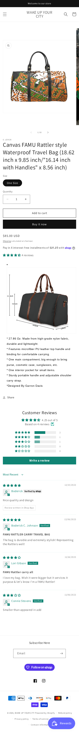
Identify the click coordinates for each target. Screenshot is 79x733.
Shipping (7, 241)
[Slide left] (31, 132)
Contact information (41, 724)
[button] (5, 14)
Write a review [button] (39, 460)
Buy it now (39, 224)
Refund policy (65, 713)
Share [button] (10, 397)
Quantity (7, 191)
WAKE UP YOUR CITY (25, 713)
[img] (12, 485)
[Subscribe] (61, 653)
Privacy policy (22, 719)
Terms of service (40, 719)
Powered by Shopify (45, 713)
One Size (12, 183)
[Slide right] (48, 132)
